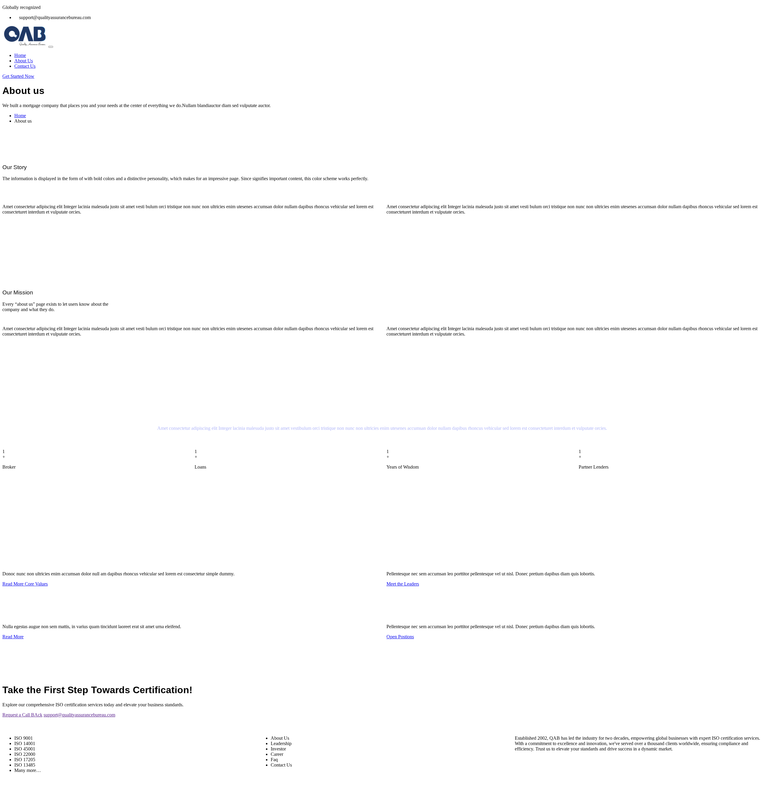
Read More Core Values (25, 583)
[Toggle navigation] (50, 47)
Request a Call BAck (22, 714)
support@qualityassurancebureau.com (79, 714)
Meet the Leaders (402, 583)
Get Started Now (18, 76)
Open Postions (400, 636)
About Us (23, 60)
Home (20, 55)
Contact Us (25, 66)
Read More (13, 636)
